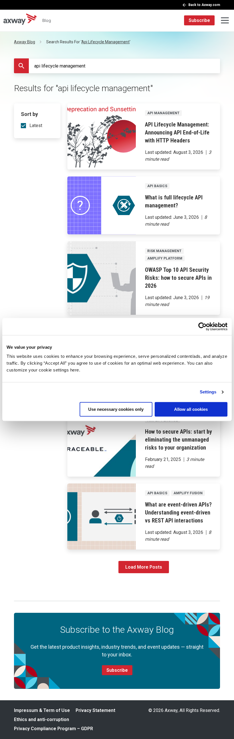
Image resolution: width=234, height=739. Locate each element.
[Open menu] (225, 20)
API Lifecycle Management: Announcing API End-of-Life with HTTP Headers (177, 132)
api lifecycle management (105, 42)
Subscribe (199, 20)
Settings (208, 391)
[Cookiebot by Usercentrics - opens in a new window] (202, 326)
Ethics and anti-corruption (41, 719)
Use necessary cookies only (116, 409)
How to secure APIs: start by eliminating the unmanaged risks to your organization (178, 439)
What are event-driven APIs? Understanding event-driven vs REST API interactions (178, 512)
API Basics (157, 186)
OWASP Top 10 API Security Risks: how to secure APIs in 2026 (178, 277)
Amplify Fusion (188, 493)
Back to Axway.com (204, 5)
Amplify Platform (164, 258)
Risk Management (164, 251)
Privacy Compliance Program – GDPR (53, 728)
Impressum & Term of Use (42, 710)
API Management (163, 113)
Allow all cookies (191, 409)
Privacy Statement (95, 710)
